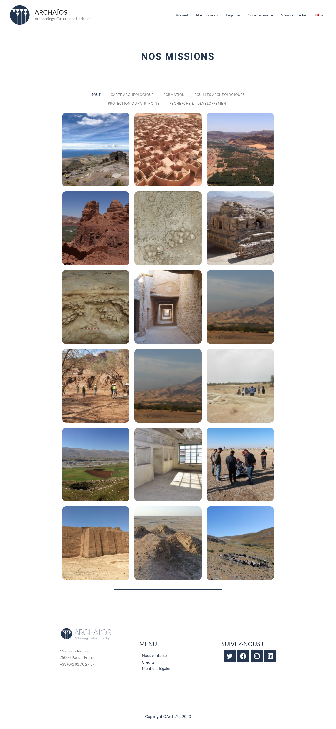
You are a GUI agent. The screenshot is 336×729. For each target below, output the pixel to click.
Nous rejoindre (260, 15)
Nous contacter (294, 15)
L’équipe (233, 15)
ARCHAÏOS (51, 12)
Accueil (182, 15)
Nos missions (207, 15)
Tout (96, 95)
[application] (321, 15)
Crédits (148, 662)
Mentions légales (156, 668)
